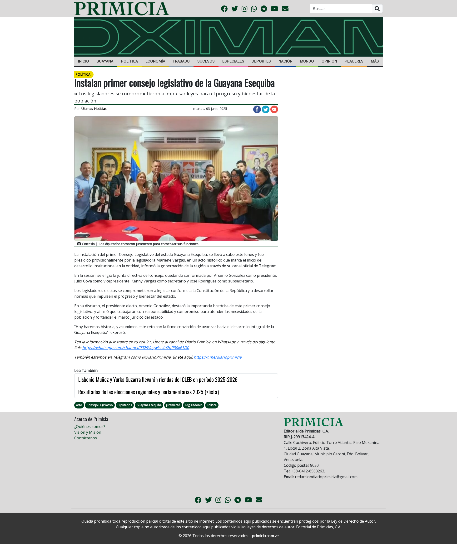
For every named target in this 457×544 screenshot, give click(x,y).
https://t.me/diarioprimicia (218, 357)
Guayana (104, 61)
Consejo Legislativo (100, 405)
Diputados (125, 405)
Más (375, 61)
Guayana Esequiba (149, 405)
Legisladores (193, 405)
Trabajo (181, 61)
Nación (285, 61)
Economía (155, 61)
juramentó (173, 405)
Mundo (307, 61)
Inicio (83, 61)
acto (79, 405)
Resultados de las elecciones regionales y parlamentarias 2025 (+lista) (148, 392)
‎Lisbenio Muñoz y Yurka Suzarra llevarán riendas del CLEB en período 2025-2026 (158, 379)
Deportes (261, 61)
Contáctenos (85, 438)
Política (129, 61)
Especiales (233, 61)
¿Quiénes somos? (89, 426)
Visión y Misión (87, 432)
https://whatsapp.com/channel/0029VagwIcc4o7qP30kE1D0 (135, 347)
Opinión (329, 61)
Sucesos (206, 61)
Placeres (354, 61)
